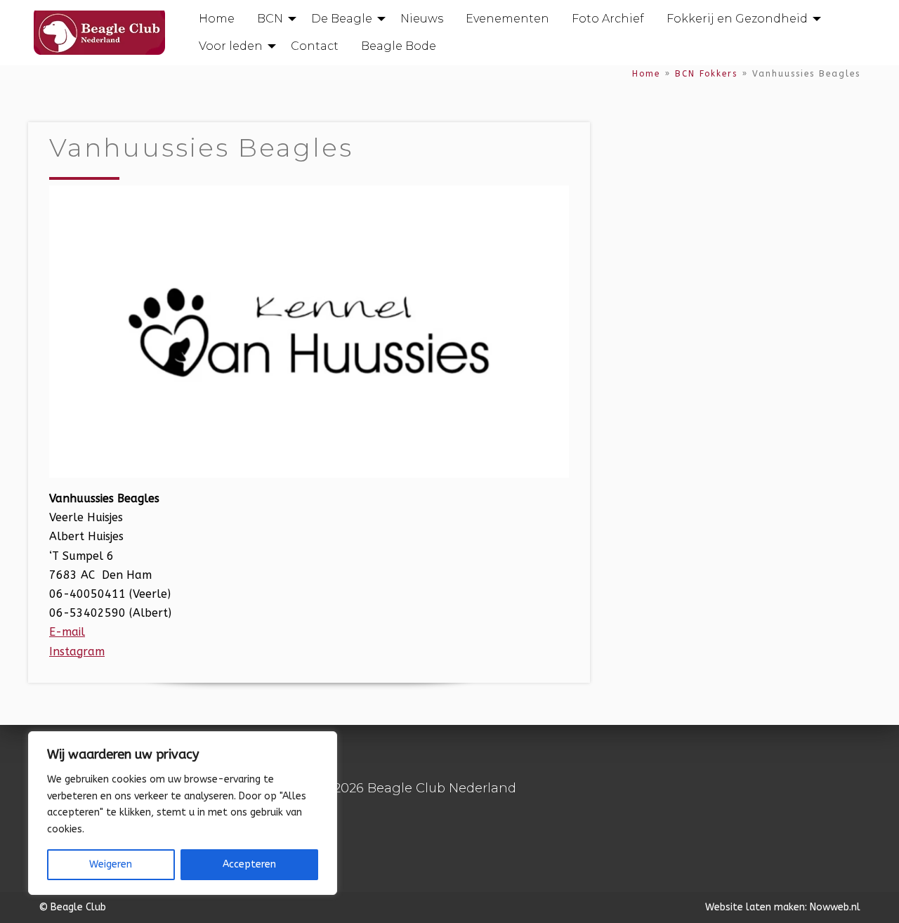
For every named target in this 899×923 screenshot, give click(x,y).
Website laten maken (755, 907)
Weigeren (110, 864)
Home (646, 74)
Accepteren (249, 864)
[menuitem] (217, 19)
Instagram (77, 651)
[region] (182, 813)
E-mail (67, 632)
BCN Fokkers (706, 74)
